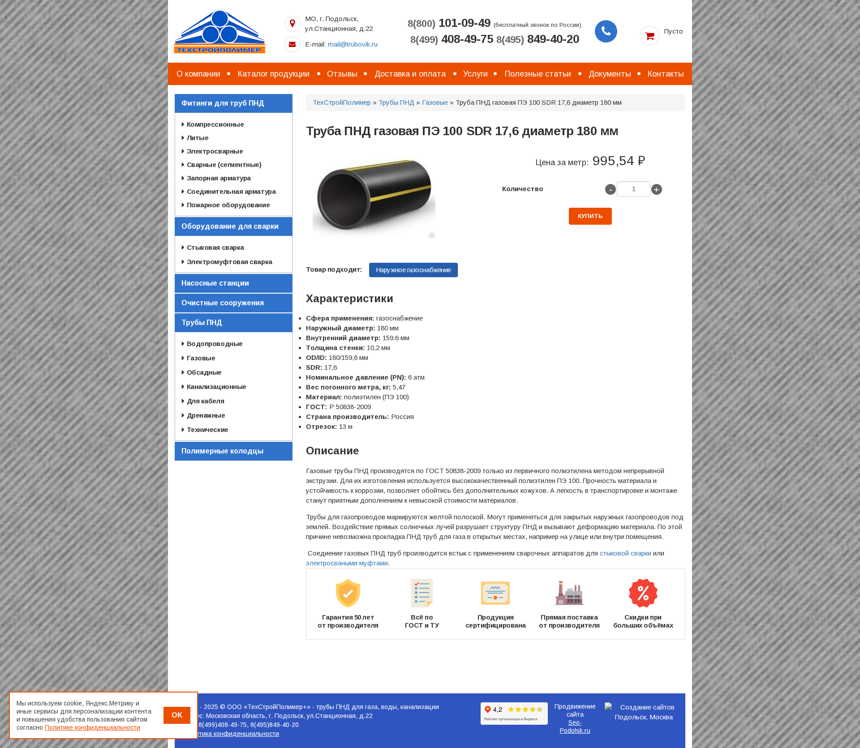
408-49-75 (451, 39)
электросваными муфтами (347, 563)
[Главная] (219, 30)
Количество (522, 188)
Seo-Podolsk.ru (575, 726)
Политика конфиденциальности (231, 733)
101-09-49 (449, 23)
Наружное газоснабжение (413, 270)
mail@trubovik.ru (353, 44)
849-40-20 (537, 39)
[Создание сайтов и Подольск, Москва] (644, 712)
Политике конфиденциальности (92, 727)
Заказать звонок (606, 31)
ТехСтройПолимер (342, 102)
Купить (590, 216)
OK (177, 715)
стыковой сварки (625, 553)
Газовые (435, 102)
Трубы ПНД (396, 102)
